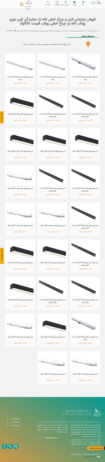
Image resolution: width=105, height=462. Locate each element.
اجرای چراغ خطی (2, 117)
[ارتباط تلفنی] (9, 456)
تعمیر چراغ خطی (2, 255)
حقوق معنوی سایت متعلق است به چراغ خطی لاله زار (85, 454)
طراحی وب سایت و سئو (90, 456)
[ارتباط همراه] (3, 456)
